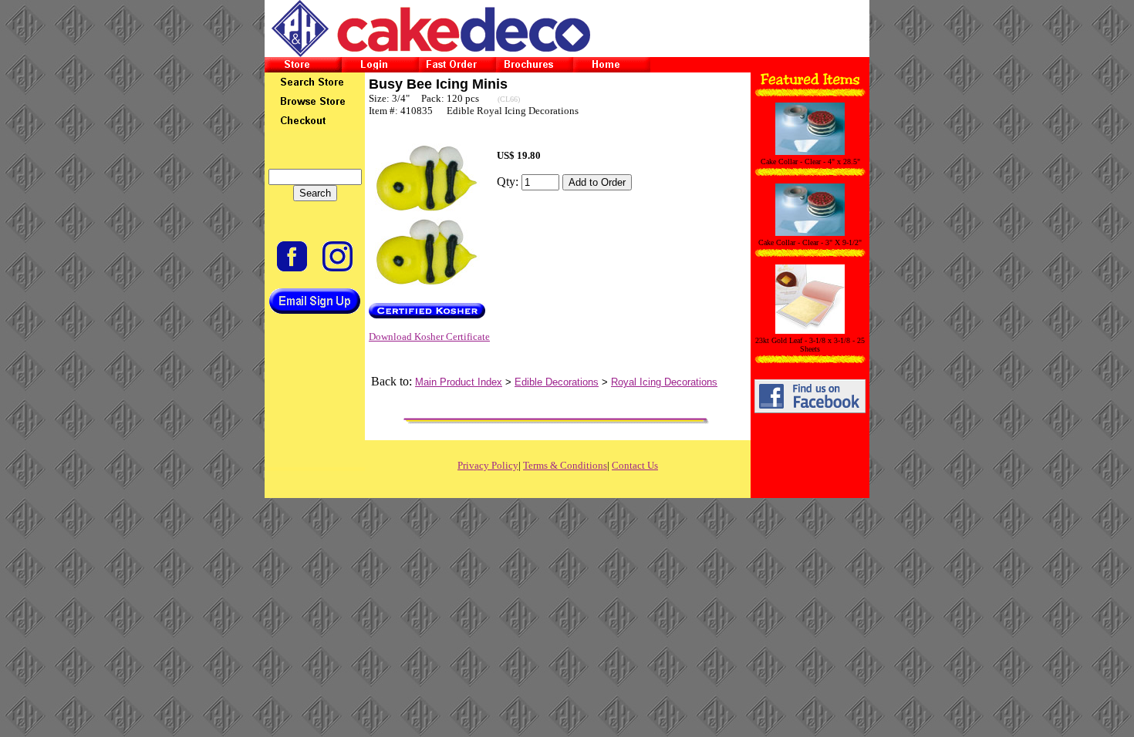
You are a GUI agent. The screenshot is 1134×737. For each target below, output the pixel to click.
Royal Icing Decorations (664, 382)
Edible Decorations (557, 382)
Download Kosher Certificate (429, 336)
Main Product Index (458, 382)
